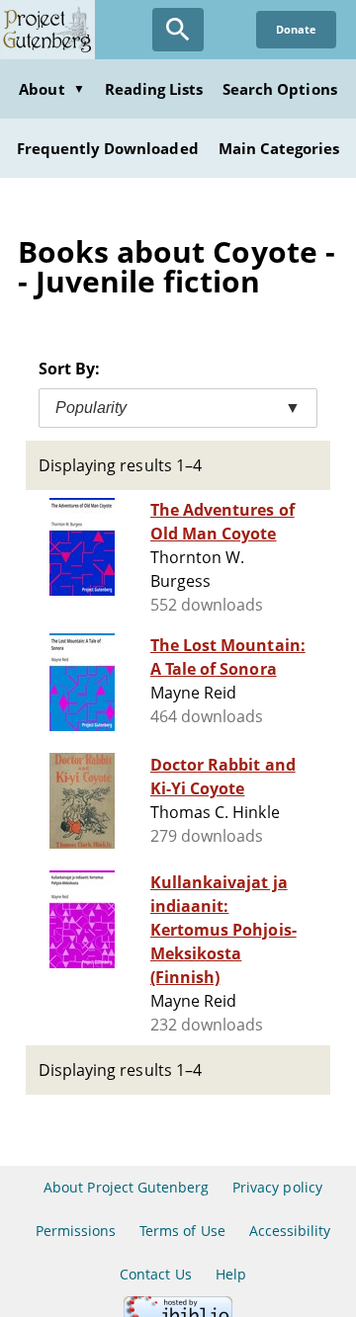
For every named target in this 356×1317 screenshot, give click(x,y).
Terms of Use (181, 1230)
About (51, 89)
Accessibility (290, 1230)
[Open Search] (178, 29)
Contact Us (155, 1274)
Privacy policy (277, 1187)
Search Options (279, 89)
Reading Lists (154, 89)
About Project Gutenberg (126, 1187)
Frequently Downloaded (108, 148)
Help (231, 1274)
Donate (296, 29)
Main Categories (279, 148)
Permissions (76, 1230)
